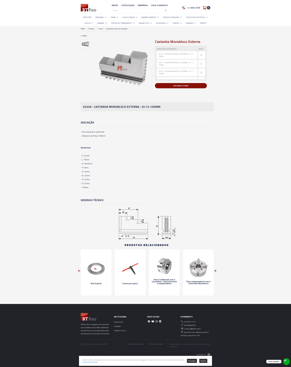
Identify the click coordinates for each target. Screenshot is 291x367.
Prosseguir (192, 361)
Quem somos (118, 322)
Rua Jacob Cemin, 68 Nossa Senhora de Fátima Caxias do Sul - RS (194, 334)
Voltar (84, 35)
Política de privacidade (135, 344)
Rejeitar (203, 361)
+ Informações (96, 292)
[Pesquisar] (165, 10)
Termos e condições (156, 344)
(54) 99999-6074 (190, 325)
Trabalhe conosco (120, 330)
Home (83, 29)
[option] (85, 44)
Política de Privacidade (90, 362)
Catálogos (117, 326)
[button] (105, 17)
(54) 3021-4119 (189, 321)
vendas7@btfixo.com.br (192, 329)
